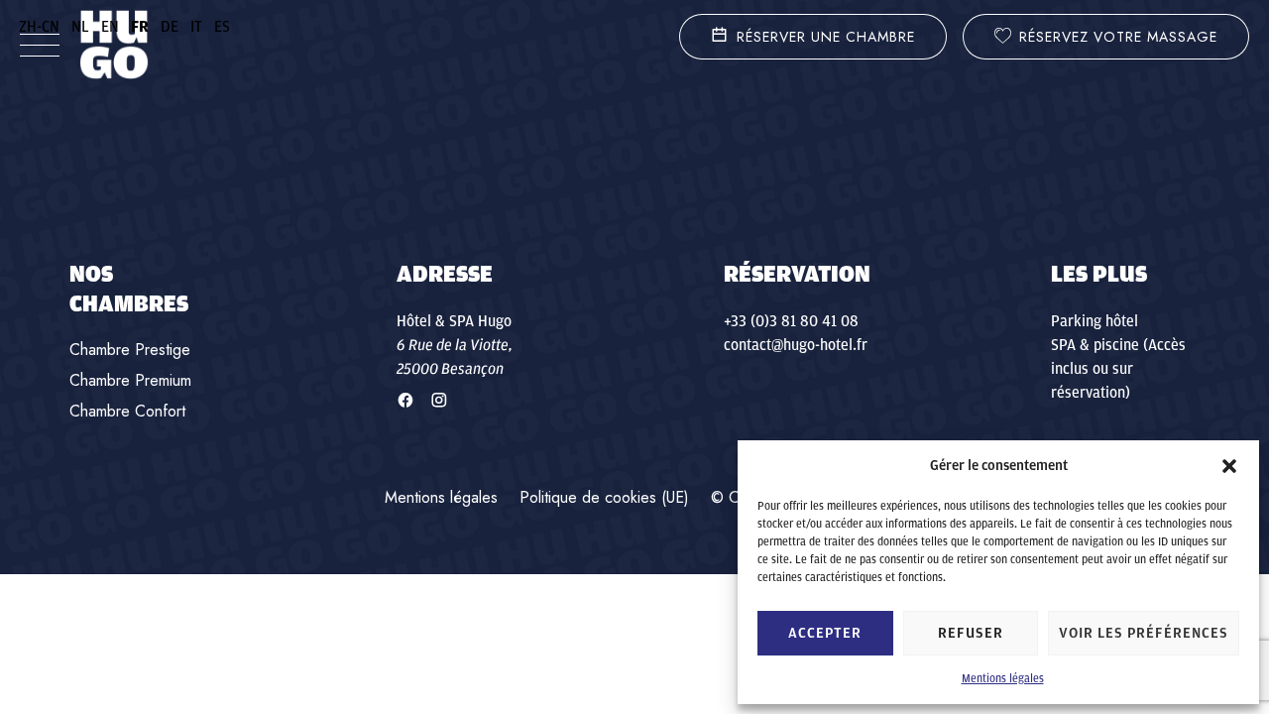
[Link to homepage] (114, 44)
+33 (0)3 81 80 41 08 (791, 321)
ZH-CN (39, 27)
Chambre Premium (130, 380)
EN (110, 27)
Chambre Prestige (129, 349)
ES (222, 27)
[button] (1229, 466)
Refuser (970, 633)
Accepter (825, 633)
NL (80, 27)
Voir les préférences (1143, 633)
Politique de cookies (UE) (604, 497)
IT (196, 27)
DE (169, 27)
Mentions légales (1003, 678)
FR (140, 27)
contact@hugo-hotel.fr (795, 345)
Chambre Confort (127, 411)
